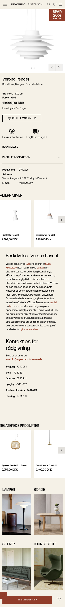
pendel (40, 267)
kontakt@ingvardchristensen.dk (24, 359)
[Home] (27, 4)
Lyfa (28, 263)
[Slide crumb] (31, 68)
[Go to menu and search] (5, 4)
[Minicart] (60, 4)
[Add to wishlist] (58, 599)
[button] (32, 41)
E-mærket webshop (12, 137)
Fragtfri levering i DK (37, 137)
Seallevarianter (24, 118)
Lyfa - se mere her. (29, 329)
